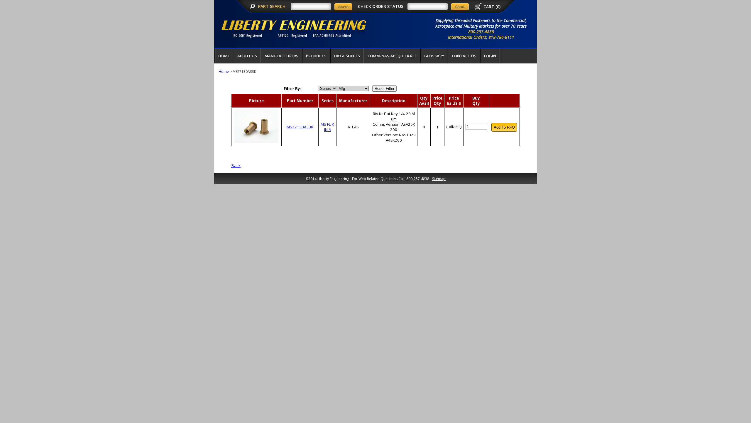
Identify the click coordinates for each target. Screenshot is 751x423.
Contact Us (464, 55)
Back (236, 165)
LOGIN (490, 55)
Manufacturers (281, 55)
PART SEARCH (272, 6)
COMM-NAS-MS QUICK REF (392, 55)
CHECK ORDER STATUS (380, 6)
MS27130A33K (300, 127)
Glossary (434, 55)
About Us (247, 55)
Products (316, 55)
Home (224, 55)
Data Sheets (347, 55)
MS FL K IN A (327, 127)
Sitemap (439, 178)
